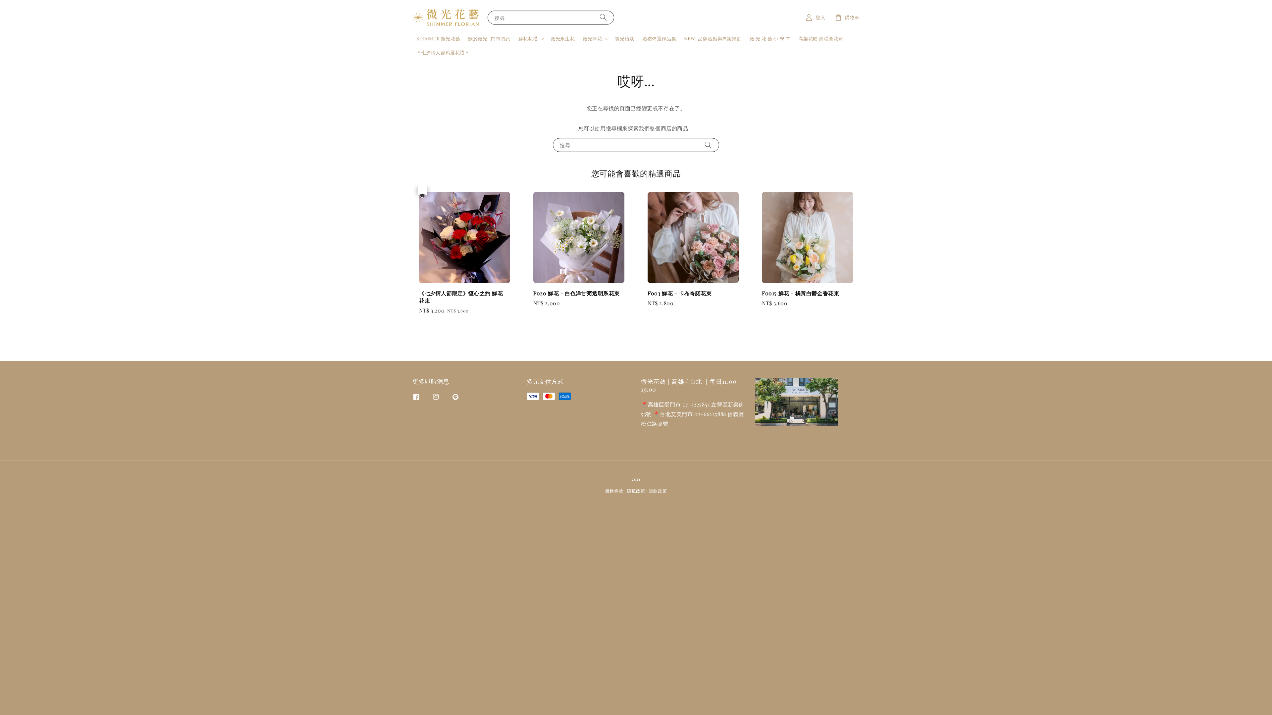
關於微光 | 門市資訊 (489, 38)
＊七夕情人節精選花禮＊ (443, 52)
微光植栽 (624, 38)
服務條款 (614, 491)
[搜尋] (603, 17)
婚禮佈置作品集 (659, 38)
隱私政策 (636, 491)
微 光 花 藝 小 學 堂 (770, 38)
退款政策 (658, 491)
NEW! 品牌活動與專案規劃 (712, 38)
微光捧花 (592, 39)
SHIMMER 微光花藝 (438, 38)
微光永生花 (563, 38)
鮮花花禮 (528, 39)
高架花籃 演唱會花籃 (820, 38)
